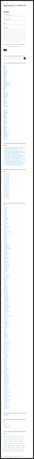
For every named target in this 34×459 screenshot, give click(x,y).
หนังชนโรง (5, 111)
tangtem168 (6, 323)
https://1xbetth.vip (6, 83)
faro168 (5, 239)
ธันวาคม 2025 (6, 183)
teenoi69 (6, 324)
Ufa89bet (6, 329)
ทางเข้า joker (5, 95)
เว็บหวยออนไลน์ (6, 402)
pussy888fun (6, 297)
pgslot (4, 76)
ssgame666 (6, 322)
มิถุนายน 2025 (6, 191)
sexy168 (5, 308)
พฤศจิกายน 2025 (7, 184)
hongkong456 (6, 247)
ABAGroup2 (6, 222)
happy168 (6, 244)
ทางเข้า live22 (6, 343)
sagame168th (5, 112)
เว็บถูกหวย (6, 397)
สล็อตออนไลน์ (5, 106)
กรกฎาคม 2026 (6, 174)
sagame (5, 303)
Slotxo (5, 317)
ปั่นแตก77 (5, 352)
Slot (5, 313)
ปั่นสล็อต (5, 349)
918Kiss (5, 217)
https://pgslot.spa (6, 85)
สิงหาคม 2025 (6, 188)
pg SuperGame (6, 277)
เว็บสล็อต (5, 401)
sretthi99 (6, 321)
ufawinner (6, 337)
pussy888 (5, 77)
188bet (5, 211)
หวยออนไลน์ (5, 136)
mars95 (5, 267)
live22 (4, 123)
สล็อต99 (5, 371)
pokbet (5, 289)
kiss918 (4, 88)
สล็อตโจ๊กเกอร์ (6, 383)
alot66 (5, 224)
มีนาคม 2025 (6, 194)
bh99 (5, 229)
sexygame (6, 312)
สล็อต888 (5, 73)
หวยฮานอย (6, 388)
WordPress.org (6, 427)
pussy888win (6, 299)
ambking (5, 226)
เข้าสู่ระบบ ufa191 (7, 391)
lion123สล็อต (6, 258)
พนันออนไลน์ (6, 353)
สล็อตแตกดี (6, 382)
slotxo (4, 80)
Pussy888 (6, 296)
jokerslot (5, 102)
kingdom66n (6, 257)
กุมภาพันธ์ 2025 (6, 196)
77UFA (5, 216)
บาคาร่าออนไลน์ (6, 132)
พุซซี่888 (5, 354)
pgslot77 (4, 130)
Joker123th (6, 254)
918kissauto (6, 218)
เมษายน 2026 (6, 178)
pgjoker (5, 281)
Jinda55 (5, 249)
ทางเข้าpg (6, 344)
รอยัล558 (5, 357)
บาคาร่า (4, 78)
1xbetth (5, 214)
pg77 (11, 439)
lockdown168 (6, 262)
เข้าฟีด (5, 424)
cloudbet (5, 236)
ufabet (5, 332)
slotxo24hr (6, 318)
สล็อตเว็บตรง (5, 71)
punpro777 (5, 133)
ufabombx (6, 334)
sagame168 (6, 304)
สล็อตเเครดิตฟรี (6, 381)
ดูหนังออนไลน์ (5, 93)
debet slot (6, 237)
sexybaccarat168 (7, 311)
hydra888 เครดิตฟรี (7, 248)
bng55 (5, 232)
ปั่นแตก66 (5, 131)
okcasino (5, 271)
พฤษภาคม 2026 (7, 177)
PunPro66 (6, 291)
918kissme (6, 219)
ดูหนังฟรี (4, 115)
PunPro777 (6, 292)
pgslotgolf (6, 288)
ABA (5, 221)
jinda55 (4, 67)
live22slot (6, 261)
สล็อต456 (5, 361)
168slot (5, 208)
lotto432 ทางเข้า (7, 263)
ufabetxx (5, 333)
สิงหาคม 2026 (6, 173)
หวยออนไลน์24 (6, 387)
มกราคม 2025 (6, 197)
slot (4, 91)
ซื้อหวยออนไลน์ (5, 135)
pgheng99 (5, 121)
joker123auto (6, 253)
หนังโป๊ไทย (5, 82)
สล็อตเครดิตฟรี (6, 377)
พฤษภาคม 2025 (7, 192)
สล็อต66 (4, 70)
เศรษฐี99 (5, 403)
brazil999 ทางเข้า (7, 233)
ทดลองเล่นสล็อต (6, 342)
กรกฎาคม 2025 (6, 189)
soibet (5, 319)
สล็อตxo (4, 105)
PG (4, 273)
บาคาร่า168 (5, 118)
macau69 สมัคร (7, 266)
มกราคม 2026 (6, 182)
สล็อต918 (5, 368)
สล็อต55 (5, 362)
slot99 (4, 68)
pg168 (4, 66)
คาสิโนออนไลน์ (6, 339)
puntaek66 (6, 293)
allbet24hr (6, 223)
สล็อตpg (5, 372)
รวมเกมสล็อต (6, 356)
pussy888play (6, 298)
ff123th (5, 241)
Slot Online (6, 314)
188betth (5, 212)
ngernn (5, 269)
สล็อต (4, 98)
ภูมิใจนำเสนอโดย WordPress (18, 456)
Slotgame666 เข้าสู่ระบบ (8, 316)
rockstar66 (6, 302)
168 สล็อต (5, 207)
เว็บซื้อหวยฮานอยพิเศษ (7, 396)
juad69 (5, 256)
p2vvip (5, 272)
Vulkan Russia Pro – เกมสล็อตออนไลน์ (14, 5)
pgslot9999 (6, 287)
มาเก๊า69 (13, 447)
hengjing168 (6, 246)
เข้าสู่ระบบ (6, 423)
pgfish (5, 278)
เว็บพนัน (5, 398)
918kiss (4, 108)
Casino (5, 234)
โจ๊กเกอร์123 (5, 97)
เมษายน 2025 (6, 193)
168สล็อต (5, 209)
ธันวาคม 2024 (6, 198)
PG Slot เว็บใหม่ (6, 276)
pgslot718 (6, 284)
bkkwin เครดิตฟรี (7, 231)
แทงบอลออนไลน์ (7, 406)
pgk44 (5, 282)
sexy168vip (6, 309)
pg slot (4, 87)
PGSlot (5, 283)
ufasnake (5, 336)
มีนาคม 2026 (6, 179)
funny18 (5, 243)
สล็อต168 (4, 138)
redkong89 (6, 301)
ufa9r (5, 331)
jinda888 (5, 251)
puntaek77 (6, 294)
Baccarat (5, 228)
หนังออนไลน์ (5, 127)
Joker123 (5, 252)
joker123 (4, 65)
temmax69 (6, 326)
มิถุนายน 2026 (6, 176)
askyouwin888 (6, 227)
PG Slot (5, 274)
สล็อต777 (5, 366)
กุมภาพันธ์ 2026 (7, 181)
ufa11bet (5, 327)
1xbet (5, 213)
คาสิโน (5, 338)
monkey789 (6, 268)
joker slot (5, 96)
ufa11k (5, 328)
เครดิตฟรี (5, 393)
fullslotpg (5, 122)
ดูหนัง (4, 125)
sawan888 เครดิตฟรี (7, 307)
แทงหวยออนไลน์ (7, 407)
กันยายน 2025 (6, 187)
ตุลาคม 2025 (6, 186)
